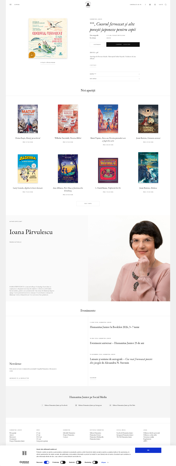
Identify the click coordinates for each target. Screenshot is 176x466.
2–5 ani (109, 35)
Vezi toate (88, 203)
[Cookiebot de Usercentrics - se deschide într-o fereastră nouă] (24, 462)
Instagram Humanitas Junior (125, 435)
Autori (11, 435)
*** (92, 24)
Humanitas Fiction (95, 435)
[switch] (63, 462)
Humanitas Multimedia (96, 437)
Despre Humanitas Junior (17, 441)
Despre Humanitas (68, 435)
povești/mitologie (118, 35)
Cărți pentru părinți (42, 441)
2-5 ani (38, 433)
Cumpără (123, 44)
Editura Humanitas (95, 433)
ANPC (145, 441)
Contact (65, 437)
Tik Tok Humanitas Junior (124, 437)
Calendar (93, 377)
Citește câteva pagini (47, 62)
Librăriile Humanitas (69, 433)
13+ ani (38, 439)
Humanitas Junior (95, 439)
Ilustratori (13, 437)
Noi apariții (13, 433)
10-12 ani (39, 437)
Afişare (103, 462)
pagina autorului (15, 242)
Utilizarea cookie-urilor (150, 435)
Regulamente (147, 439)
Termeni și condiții (148, 437)
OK (148, 450)
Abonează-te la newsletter (19, 378)
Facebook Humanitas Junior (125, 433)
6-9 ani (38, 435)
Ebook (109, 38)
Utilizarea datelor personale (151, 433)
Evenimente (13, 439)
